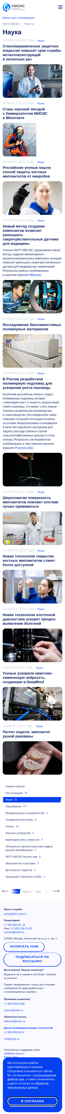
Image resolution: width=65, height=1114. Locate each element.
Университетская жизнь (19, 819)
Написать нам (24, 946)
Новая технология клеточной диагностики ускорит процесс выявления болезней (29, 619)
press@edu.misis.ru (15, 913)
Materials (35, 274)
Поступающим (14, 792)
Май (38, 891)
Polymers (21, 447)
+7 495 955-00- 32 (14, 924)
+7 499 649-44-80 (14, 1003)
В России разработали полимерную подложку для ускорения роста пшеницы (27, 383)
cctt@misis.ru (11, 1038)
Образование (13, 806)
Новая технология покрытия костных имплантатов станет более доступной (29, 560)
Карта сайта (11, 1057)
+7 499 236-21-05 (21, 928)
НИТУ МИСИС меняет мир (21, 856)
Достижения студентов (19, 869)
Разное (10, 826)
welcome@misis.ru (14, 1021)
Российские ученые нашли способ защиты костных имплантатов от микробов (27, 172)
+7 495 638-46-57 (14, 1032)
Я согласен (32, 1101)
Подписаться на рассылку (32, 959)
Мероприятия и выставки (20, 863)
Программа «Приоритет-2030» (24, 876)
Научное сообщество (18, 832)
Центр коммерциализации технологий (28, 1027)
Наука (40, 40)
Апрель (27, 891)
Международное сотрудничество (25, 812)
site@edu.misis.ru (14, 1053)
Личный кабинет (51, 6)
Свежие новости (15, 786)
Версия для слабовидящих (19, 17)
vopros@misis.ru (13, 1010)
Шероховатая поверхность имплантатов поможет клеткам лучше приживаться (30, 502)
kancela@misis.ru (14, 932)
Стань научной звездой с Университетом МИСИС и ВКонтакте (25, 113)
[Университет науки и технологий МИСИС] (14, 7)
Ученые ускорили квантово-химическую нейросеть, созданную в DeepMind (28, 677)
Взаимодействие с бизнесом (22, 839)
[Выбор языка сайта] (43, 6)
